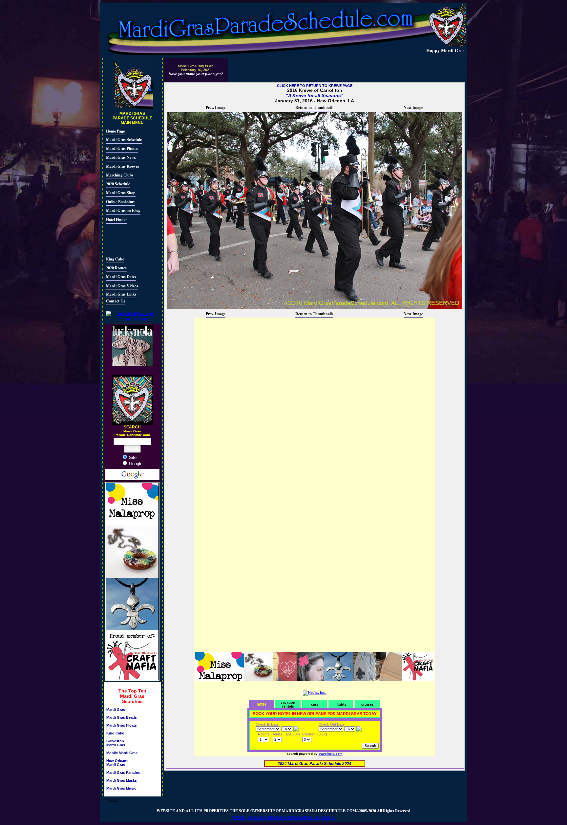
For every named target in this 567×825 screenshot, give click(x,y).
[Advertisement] (125, 239)
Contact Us (115, 301)
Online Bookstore (120, 201)
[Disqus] (314, 401)
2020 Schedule (118, 184)
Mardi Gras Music (121, 788)
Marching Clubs (120, 175)
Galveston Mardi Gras (115, 743)
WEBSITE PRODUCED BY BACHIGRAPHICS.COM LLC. (283, 817)
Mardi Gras (115, 710)
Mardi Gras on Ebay (123, 210)
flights (340, 704)
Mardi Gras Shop (121, 193)
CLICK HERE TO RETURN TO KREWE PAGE (314, 86)
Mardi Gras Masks (121, 780)
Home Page (115, 131)
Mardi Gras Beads (121, 717)
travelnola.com (331, 753)
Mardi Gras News (121, 157)
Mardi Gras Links (121, 294)
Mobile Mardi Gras (121, 753)
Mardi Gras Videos (122, 286)
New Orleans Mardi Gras (117, 763)
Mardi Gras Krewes (122, 166)
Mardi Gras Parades (123, 772)
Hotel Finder (116, 219)
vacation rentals (288, 704)
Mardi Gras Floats (121, 725)
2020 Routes (116, 268)
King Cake (115, 259)
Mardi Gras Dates (121, 276)
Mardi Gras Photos (122, 148)
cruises (367, 704)
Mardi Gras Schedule (124, 139)
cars (314, 704)
